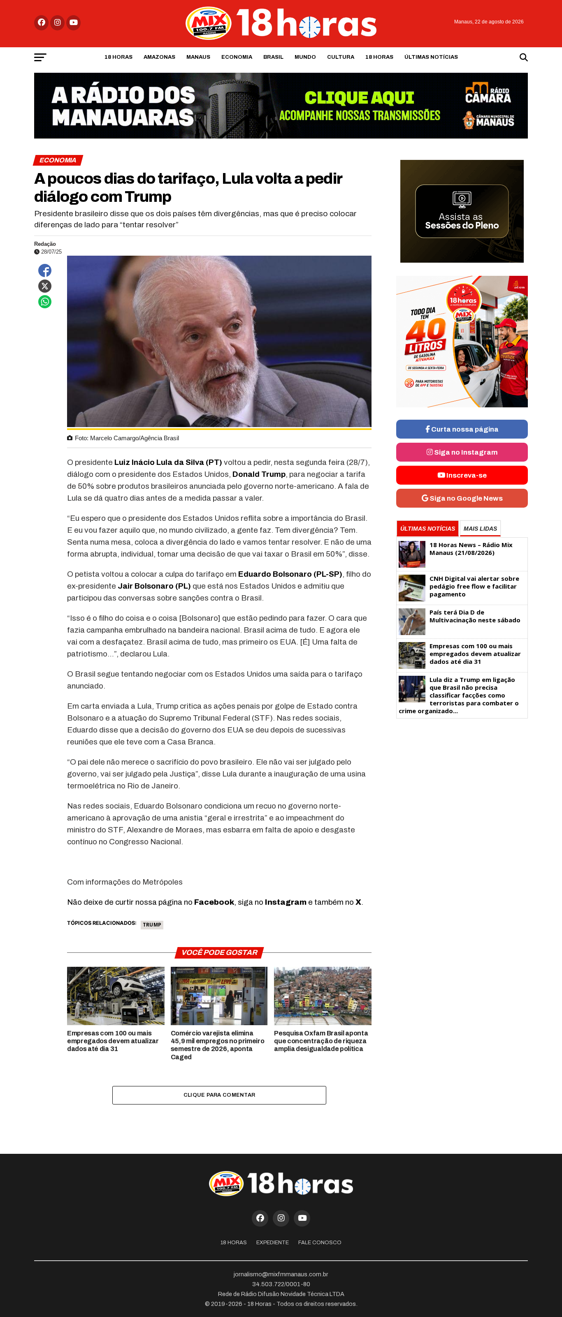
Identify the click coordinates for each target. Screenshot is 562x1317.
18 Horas (118, 57)
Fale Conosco (319, 1242)
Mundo (305, 57)
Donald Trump (259, 474)
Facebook (214, 902)
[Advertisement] (462, 786)
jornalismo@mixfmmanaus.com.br (281, 1274)
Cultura (340, 57)
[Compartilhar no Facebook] (44, 270)
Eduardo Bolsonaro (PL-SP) (290, 574)
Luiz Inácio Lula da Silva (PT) (168, 462)
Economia (236, 57)
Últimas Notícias (431, 57)
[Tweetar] (44, 286)
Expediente (272, 1242)
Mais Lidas (480, 528)
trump (152, 924)
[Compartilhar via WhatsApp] (44, 301)
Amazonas (159, 57)
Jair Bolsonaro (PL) (154, 586)
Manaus (198, 57)
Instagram (286, 902)
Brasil (273, 57)
